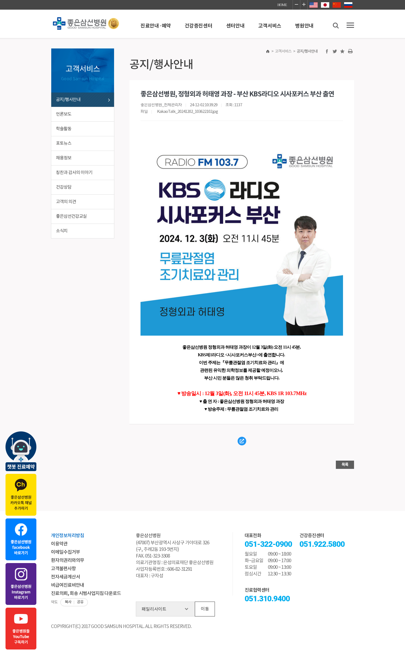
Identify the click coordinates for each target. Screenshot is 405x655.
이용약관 (59, 544)
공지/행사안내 (68, 99)
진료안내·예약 (156, 26)
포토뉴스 (63, 143)
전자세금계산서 (65, 577)
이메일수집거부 (65, 552)
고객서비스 (269, 26)
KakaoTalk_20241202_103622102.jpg (187, 112)
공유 (80, 602)
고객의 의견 (66, 201)
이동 (205, 609)
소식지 (62, 231)
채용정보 (63, 158)
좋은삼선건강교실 (71, 216)
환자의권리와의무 (67, 560)
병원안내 (304, 26)
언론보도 (63, 114)
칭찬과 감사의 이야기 (74, 172)
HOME (282, 5)
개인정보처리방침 (67, 536)
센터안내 (235, 26)
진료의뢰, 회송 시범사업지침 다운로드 (86, 593)
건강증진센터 (198, 26)
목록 (345, 464)
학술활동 (63, 128)
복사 (68, 602)
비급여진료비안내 (67, 585)
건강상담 (63, 187)
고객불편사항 (63, 569)
